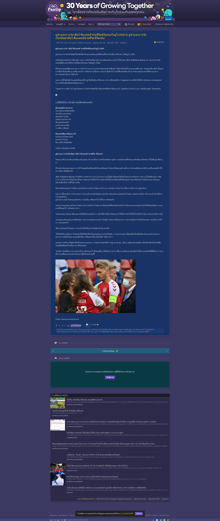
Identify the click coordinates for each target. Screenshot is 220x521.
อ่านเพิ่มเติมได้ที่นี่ (127, 513)
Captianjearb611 (72, 437)
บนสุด (54, 520)
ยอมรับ (138, 513)
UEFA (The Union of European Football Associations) (73, 43)
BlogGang (53, 515)
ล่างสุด (61, 520)
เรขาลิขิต (93, 325)
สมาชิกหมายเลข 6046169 (60, 448)
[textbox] (109, 24)
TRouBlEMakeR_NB (106, 332)
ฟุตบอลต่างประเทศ (99, 43)
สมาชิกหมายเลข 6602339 (75, 426)
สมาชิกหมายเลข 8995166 (75, 404)
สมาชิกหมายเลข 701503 (120, 330)
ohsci (92, 332)
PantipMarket (62, 515)
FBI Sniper (82, 330)
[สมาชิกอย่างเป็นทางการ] (98, 325)
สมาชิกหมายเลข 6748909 (60, 415)
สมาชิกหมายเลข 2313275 (79, 332)
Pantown (72, 515)
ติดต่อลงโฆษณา (164, 515)
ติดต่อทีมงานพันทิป (151, 515)
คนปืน (120, 332)
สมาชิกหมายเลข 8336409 (75, 481)
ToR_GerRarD (61, 332)
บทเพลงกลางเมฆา (72, 470)
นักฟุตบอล (123, 43)
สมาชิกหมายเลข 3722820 (141, 330)
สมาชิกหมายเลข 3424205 (98, 330)
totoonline (70, 492)
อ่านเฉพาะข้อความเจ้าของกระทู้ (77, 520)
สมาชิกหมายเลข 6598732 (65, 330)
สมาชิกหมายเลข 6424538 (75, 459)
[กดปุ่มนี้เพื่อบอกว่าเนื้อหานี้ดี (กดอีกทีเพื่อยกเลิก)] (59, 325)
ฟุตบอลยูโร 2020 (112, 43)
